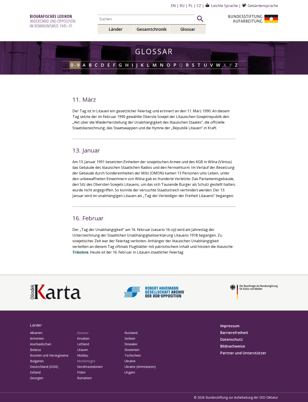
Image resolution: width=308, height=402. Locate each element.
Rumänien (84, 378)
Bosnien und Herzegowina (49, 355)
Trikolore (80, 252)
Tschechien (132, 355)
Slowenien (131, 350)
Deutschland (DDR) (44, 366)
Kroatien (83, 338)
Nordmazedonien (90, 366)
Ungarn (129, 372)
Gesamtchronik (152, 29)
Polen (81, 372)
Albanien (36, 333)
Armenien (37, 338)
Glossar (187, 29)
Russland (131, 333)
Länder (115, 29)
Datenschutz (231, 339)
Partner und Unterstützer (243, 352)
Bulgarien (37, 361)
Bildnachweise (232, 346)
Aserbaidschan (40, 344)
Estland (35, 372)
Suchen (200, 19)
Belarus (35, 350)
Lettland (83, 344)
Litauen (82, 350)
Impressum (229, 325)
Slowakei (130, 344)
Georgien (36, 378)
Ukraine (130, 361)
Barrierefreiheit (234, 332)
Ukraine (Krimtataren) (140, 366)
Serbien (129, 338)
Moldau (82, 355)
